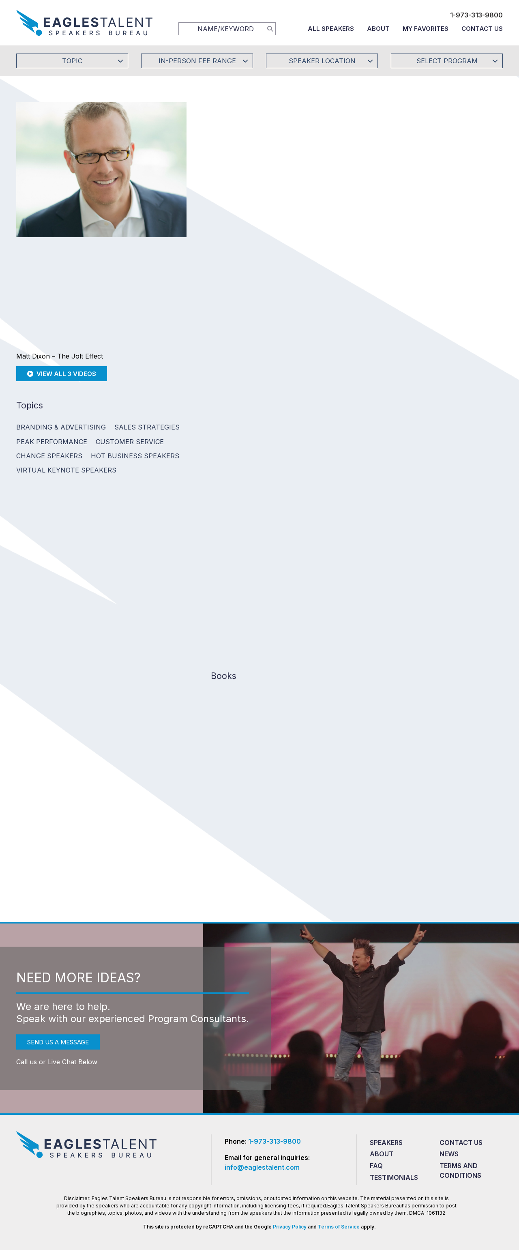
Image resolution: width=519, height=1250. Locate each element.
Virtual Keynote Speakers (66, 470)
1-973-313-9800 (476, 15)
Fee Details (224, 286)
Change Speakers (49, 456)
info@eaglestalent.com (262, 1167)
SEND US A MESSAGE (58, 1042)
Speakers (386, 1142)
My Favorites (425, 28)
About (378, 28)
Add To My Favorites (256, 231)
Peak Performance (51, 442)
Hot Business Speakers (135, 456)
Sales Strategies (147, 427)
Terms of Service (339, 1227)
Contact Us (482, 28)
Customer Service (130, 442)
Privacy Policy (290, 1227)
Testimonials (394, 1177)
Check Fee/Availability (354, 231)
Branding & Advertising (61, 427)
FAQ (376, 1166)
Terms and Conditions (460, 1170)
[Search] (270, 28)
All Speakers (331, 28)
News (449, 1154)
